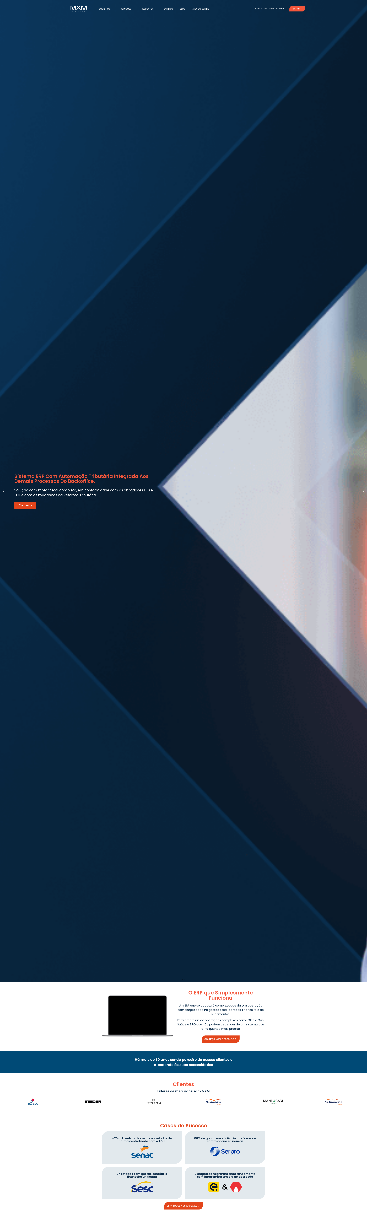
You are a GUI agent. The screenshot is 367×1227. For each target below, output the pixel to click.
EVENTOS (168, 8)
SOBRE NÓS (104, 8)
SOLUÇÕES (126, 8)
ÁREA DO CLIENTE (201, 8)
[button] (3, 491)
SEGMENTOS (148, 8)
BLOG (182, 8)
